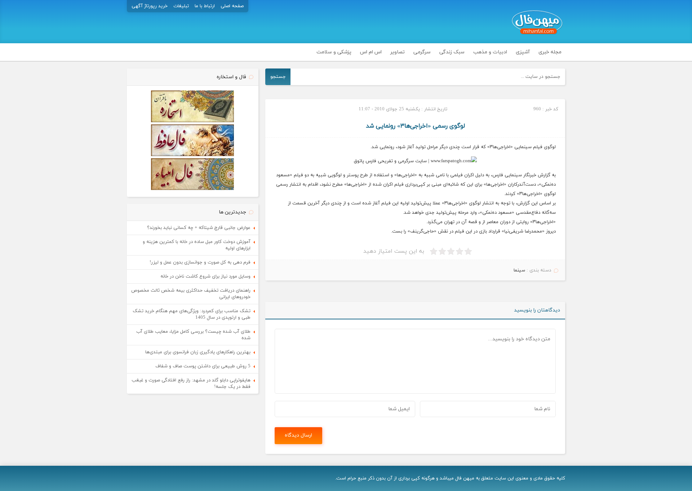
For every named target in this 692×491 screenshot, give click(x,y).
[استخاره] (192, 121)
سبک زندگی (452, 52)
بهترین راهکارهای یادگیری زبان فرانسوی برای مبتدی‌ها (197, 352)
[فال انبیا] (192, 189)
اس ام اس (371, 52)
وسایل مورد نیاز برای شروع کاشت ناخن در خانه (205, 276)
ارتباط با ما (205, 6)
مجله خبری (550, 52)
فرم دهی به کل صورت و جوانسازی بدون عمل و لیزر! (200, 262)
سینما (519, 270)
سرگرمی (422, 52)
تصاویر (397, 52)
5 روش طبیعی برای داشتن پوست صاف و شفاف (202, 366)
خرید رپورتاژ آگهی (150, 6)
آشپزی (523, 52)
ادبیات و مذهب (490, 52)
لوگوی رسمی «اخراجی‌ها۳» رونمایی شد (415, 126)
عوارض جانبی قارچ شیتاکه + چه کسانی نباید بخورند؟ (198, 228)
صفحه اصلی (232, 6)
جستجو (278, 76)
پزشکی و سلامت (333, 52)
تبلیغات (181, 6)
